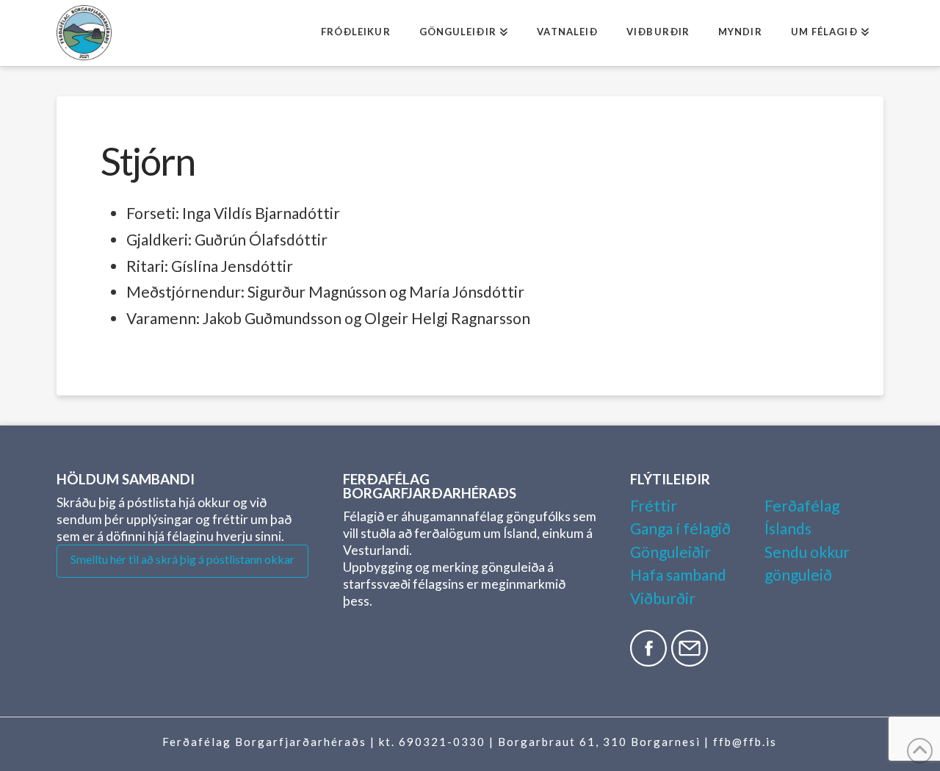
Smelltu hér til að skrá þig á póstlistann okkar (182, 559)
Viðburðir (662, 598)
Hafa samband (678, 574)
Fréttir (653, 505)
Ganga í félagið (680, 528)
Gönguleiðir (670, 551)
